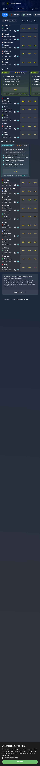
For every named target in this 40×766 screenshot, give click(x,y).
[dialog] (20, 754)
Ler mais (10, 755)
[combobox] (9, 20)
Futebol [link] (13, 299)
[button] (3, 3)
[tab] (7, 8)
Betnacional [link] (6, 299)
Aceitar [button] (20, 762)
